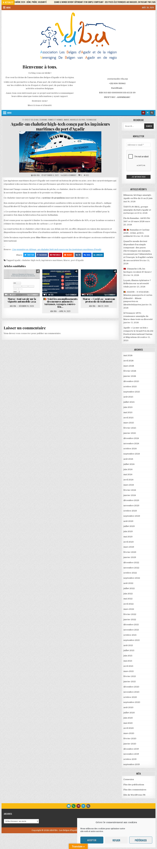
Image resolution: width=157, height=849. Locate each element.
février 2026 (129, 371)
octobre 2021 (129, 635)
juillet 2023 (129, 526)
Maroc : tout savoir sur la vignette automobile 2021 (22, 300)
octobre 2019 (129, 759)
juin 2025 (128, 407)
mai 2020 (128, 723)
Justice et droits (23, 286)
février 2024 (129, 490)
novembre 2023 (131, 505)
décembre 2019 (131, 749)
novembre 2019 (131, 754)
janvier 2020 (129, 744)
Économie (43, 120)
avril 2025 (128, 417)
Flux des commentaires (134, 789)
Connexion (128, 779)
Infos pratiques (22, 283)
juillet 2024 (128, 464)
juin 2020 (128, 718)
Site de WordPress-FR (134, 795)
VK (79, 254)
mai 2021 (127, 661)
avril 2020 (128, 728)
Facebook (43, 254)
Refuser (116, 840)
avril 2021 (128, 666)
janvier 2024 (129, 495)
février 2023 (129, 552)
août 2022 (128, 583)
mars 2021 (128, 671)
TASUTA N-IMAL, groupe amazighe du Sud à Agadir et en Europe (137, 210)
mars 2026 (128, 366)
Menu (8, 7)
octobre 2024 (130, 448)
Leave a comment (69, 175)
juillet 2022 (129, 588)
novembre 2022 (131, 568)
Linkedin (99, 254)
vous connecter (23, 333)
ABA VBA (36, 175)
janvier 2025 (129, 433)
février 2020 (129, 738)
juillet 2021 (128, 650)
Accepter (91, 840)
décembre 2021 (131, 624)
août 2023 (128, 521)
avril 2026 (128, 360)
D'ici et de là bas (32, 120)
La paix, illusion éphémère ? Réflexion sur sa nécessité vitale (137, 283)
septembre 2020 (131, 702)
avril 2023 (128, 542)
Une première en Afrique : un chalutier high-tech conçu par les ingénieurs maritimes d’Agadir (56, 249)
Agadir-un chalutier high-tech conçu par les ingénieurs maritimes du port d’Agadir (60, 126)
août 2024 (128, 459)
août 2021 (128, 645)
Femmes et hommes (55, 120)
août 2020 (128, 707)
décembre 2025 (131, 381)
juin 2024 (127, 469)
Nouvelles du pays (77, 120)
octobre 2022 (130, 573)
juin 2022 (128, 593)
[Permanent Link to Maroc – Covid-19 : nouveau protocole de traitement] (99, 282)
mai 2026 (127, 355)
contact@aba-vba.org (117, 79)
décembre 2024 (131, 438)
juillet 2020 (129, 712)
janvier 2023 (129, 557)
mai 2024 (127, 474)
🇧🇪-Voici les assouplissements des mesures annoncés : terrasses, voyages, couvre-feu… (60, 302)
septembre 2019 (131, 764)
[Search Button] (152, 113)
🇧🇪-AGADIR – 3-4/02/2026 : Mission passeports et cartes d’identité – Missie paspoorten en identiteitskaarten (137, 298)
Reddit (69, 254)
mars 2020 (128, 733)
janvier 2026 (129, 376)
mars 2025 (128, 423)
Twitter (30, 254)
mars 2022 (128, 609)
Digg (88, 254)
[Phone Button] (74, 806)
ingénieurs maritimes (52, 260)
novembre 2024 (131, 443)
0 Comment (33, 295)
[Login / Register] (147, 113)
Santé (72, 289)
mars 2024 (128, 485)
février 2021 (129, 676)
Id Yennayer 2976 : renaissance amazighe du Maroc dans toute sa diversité (138, 316)
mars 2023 (128, 547)
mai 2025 (127, 412)
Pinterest (56, 254)
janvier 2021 (129, 681)
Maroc (66, 120)
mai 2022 (127, 599)
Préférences (141, 840)
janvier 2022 (129, 619)
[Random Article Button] (143, 113)
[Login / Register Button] (83, 806)
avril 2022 (128, 604)
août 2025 (128, 397)
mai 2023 (127, 536)
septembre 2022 (131, 578)
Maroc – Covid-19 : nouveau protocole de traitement (99, 300)
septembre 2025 (131, 392)
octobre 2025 (130, 386)
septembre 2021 (131, 640)
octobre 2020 (130, 697)
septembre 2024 (131, 454)
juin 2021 (127, 655)
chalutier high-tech (31, 260)
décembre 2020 (131, 687)
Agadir (17, 260)
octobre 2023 (130, 511)
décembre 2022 (131, 562)
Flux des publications (133, 784)
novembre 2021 (131, 630)
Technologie (91, 120)
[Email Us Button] (69, 806)
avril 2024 (128, 479)
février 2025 (129, 428)
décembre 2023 (131, 500)
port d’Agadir (77, 260)
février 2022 (129, 614)
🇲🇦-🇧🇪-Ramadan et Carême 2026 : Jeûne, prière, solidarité (136, 233)
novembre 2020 (131, 692)
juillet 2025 (129, 402)
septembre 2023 (131, 516)
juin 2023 (128, 531)
